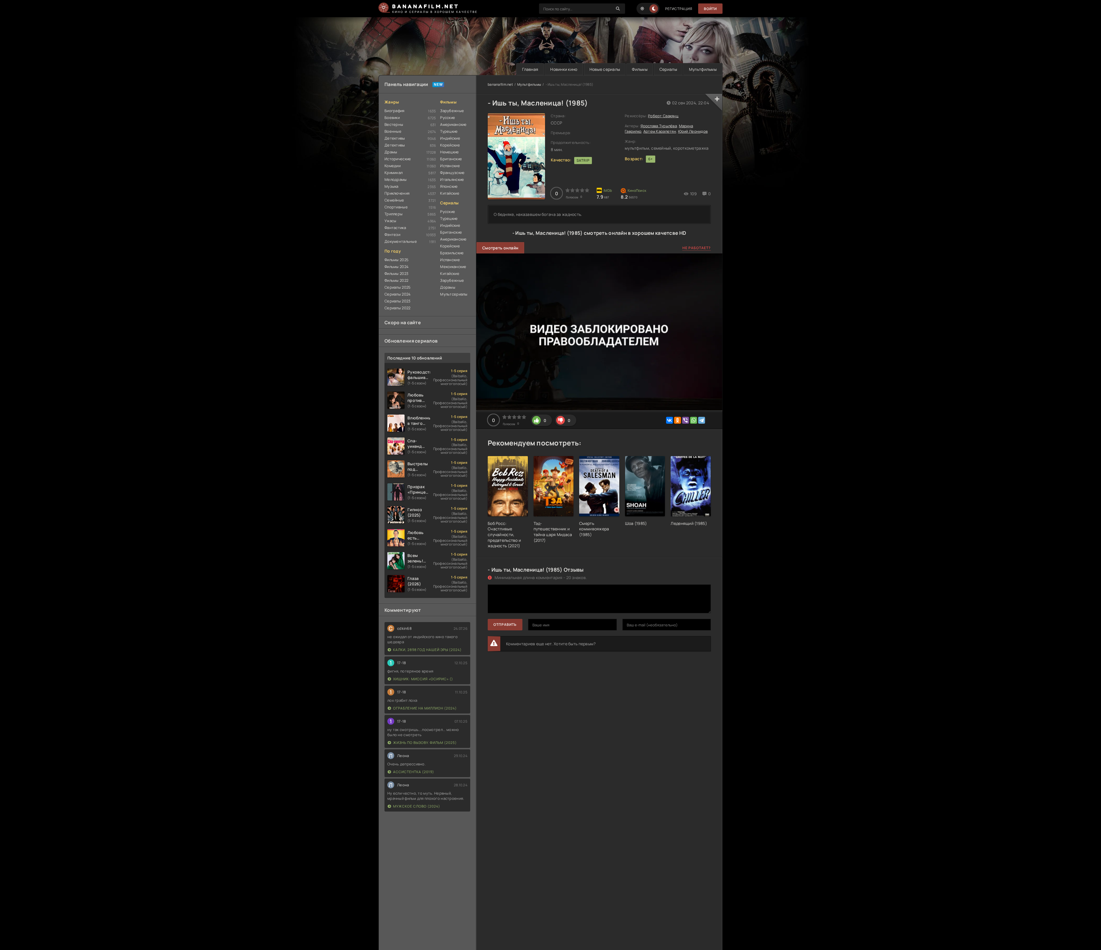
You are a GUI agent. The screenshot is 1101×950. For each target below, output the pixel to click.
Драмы (390, 152)
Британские (451, 158)
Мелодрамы (395, 179)
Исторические (397, 158)
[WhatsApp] (693, 420)
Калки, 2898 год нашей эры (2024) (427, 649)
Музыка (391, 186)
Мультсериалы (453, 294)
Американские (453, 124)
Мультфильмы (703, 69)
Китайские (449, 193)
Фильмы (639, 69)
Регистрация (678, 8)
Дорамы (447, 287)
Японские (449, 186)
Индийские (450, 138)
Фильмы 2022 (396, 280)
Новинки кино (563, 69)
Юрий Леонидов (693, 131)
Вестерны (393, 124)
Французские (452, 172)
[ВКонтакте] (669, 420)
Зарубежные (452, 110)
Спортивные (396, 207)
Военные (392, 131)
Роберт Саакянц (663, 115)
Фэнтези (392, 234)
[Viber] (685, 420)
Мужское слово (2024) (416, 806)
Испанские (450, 165)
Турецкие (449, 131)
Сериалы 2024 (397, 294)
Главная (530, 69)
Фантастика (395, 227)
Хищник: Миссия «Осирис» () (423, 679)
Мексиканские (453, 266)
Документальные (400, 241)
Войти (710, 8)
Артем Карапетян (659, 131)
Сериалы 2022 (397, 307)
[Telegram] (701, 420)
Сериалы (668, 69)
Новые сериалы (604, 69)
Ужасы (390, 220)
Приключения (396, 193)
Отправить (505, 624)
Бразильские (452, 252)
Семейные (394, 200)
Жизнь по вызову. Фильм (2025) (425, 742)
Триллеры (393, 213)
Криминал (393, 172)
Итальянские (452, 179)
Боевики (392, 117)
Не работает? (696, 247)
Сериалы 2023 (397, 301)
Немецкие (449, 152)
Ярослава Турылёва (659, 125)
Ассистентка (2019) (413, 771)
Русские (447, 117)
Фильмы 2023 (396, 273)
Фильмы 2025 (396, 259)
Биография (394, 110)
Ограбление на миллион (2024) (425, 708)
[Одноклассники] (677, 420)
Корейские (450, 145)
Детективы (394, 138)
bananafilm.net (500, 84)
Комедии (392, 165)
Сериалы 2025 (397, 287)
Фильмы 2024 (396, 266)
